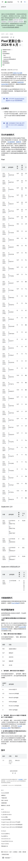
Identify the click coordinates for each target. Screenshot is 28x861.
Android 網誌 (4, 817)
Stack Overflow (5, 843)
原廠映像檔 (4, 803)
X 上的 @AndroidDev (6, 814)
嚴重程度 (18, 142)
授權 (20, 852)
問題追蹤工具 (4, 846)
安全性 (11, 34)
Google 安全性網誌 (6, 819)
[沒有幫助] (13, 37)
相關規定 (3, 795)
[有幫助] (11, 37)
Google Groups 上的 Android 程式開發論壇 (11, 824)
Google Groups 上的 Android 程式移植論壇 (11, 827)
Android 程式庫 (5, 793)
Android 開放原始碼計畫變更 (10, 27)
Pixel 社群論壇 (15, 603)
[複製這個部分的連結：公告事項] (10, 108)
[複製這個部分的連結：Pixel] (6, 160)
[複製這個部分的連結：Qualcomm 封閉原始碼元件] (21, 567)
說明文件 (3, 7)
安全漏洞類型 (11, 142)
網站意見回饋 (5, 854)
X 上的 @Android (5, 812)
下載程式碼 (4, 798)
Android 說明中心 (5, 833)
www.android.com (5, 838)
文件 (7, 34)
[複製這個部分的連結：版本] (6, 750)
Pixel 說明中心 (4, 836)
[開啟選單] (2, 2)
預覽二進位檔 (4, 800)
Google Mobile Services (7, 841)
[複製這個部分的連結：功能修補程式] (14, 598)
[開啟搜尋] (18, 2)
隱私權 (24, 852)
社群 (10, 852)
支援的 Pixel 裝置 (17, 73)
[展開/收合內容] (12, 50)
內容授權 (20, 779)
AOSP (2, 34)
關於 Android (4, 852)
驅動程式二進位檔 (5, 805)
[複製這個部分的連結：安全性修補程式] (15, 135)
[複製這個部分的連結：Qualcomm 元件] (14, 507)
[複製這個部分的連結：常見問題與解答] (15, 610)
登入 (25, 2)
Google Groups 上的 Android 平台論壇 (10, 822)
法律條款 (15, 852)
